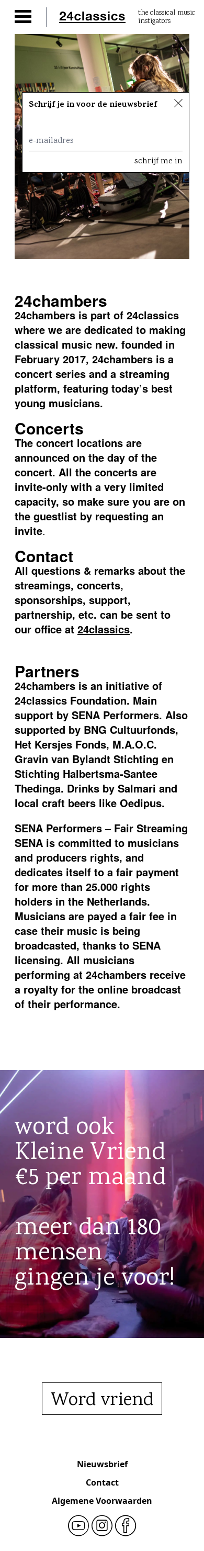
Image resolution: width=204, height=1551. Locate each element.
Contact (102, 1482)
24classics (103, 629)
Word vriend (102, 1400)
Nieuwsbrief (102, 1464)
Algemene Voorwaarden (102, 1501)
